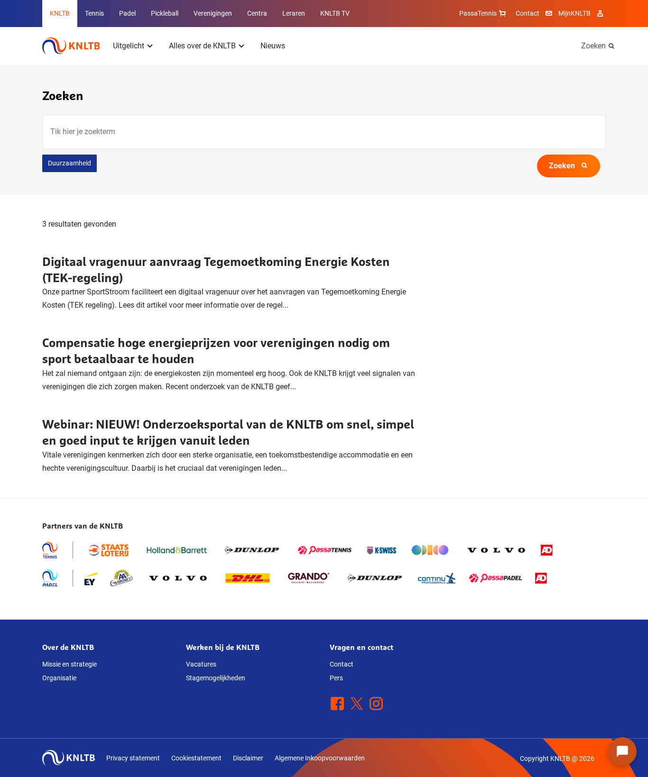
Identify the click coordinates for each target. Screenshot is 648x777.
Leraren (293, 13)
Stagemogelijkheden (215, 678)
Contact (527, 13)
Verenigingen (213, 13)
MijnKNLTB (574, 13)
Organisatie (59, 678)
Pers (336, 678)
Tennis (94, 13)
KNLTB (60, 13)
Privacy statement (133, 758)
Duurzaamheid (69, 163)
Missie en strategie (69, 664)
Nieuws (272, 45)
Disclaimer (248, 758)
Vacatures (201, 664)
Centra (257, 13)
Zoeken (593, 45)
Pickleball (164, 13)
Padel (127, 13)
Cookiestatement (196, 758)
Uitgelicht (128, 45)
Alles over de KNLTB (202, 45)
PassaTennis (478, 13)
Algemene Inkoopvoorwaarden (320, 758)
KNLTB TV (335, 13)
